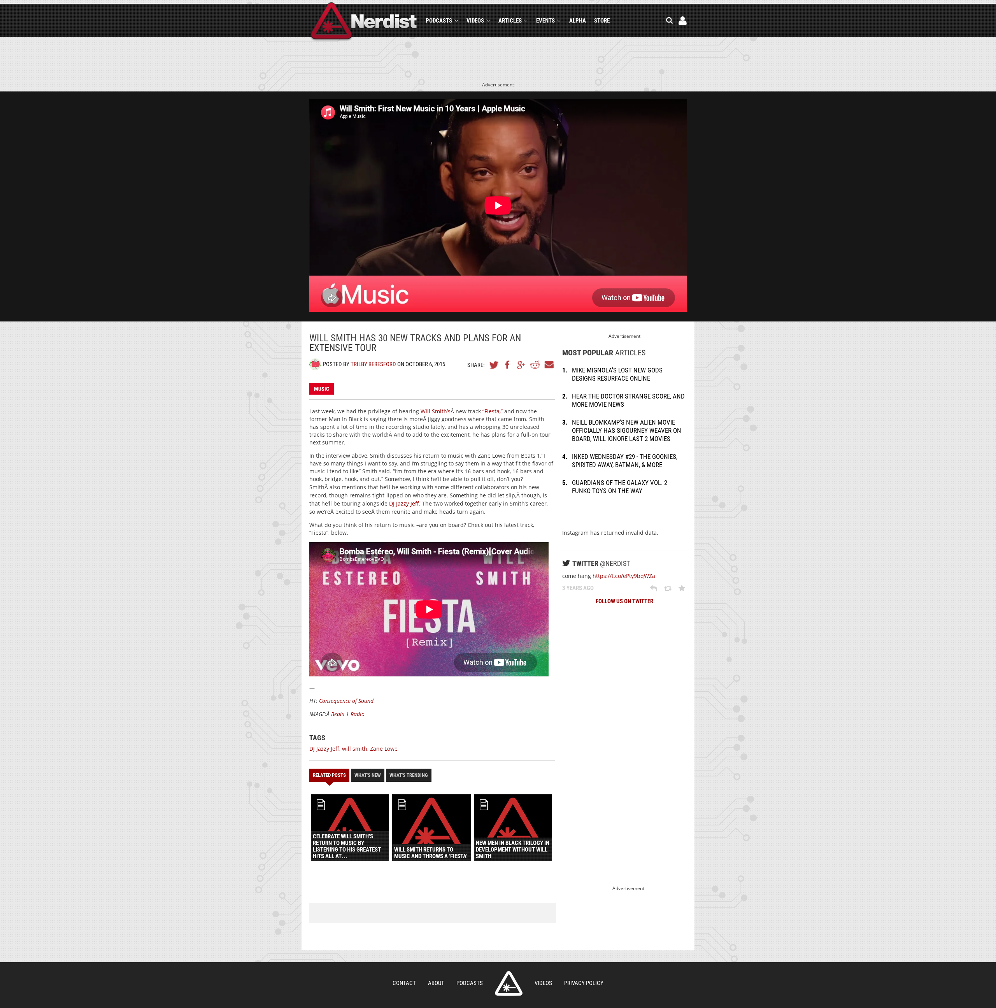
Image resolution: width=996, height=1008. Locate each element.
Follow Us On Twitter (624, 601)
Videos (475, 20)
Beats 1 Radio (348, 714)
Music (321, 389)
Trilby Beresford (373, 364)
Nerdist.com (509, 983)
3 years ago (578, 588)
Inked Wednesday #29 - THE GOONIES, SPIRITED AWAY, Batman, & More (624, 461)
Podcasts (439, 20)
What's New (367, 775)
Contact (404, 983)
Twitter (494, 364)
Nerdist (364, 22)
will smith (354, 748)
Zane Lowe (384, 748)
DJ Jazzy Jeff (404, 503)
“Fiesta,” (492, 411)
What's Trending (408, 775)
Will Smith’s (436, 411)
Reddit (535, 364)
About (436, 983)
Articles (510, 20)
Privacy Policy (583, 983)
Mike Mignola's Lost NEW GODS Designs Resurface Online (617, 374)
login (683, 20)
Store (602, 20)
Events (545, 20)
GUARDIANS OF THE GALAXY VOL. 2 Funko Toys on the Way (619, 487)
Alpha (577, 20)
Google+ (521, 364)
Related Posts (329, 775)
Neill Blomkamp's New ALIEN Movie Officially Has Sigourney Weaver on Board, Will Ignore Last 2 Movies (626, 430)
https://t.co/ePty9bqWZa (624, 576)
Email (549, 364)
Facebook (508, 364)
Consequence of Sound (345, 700)
